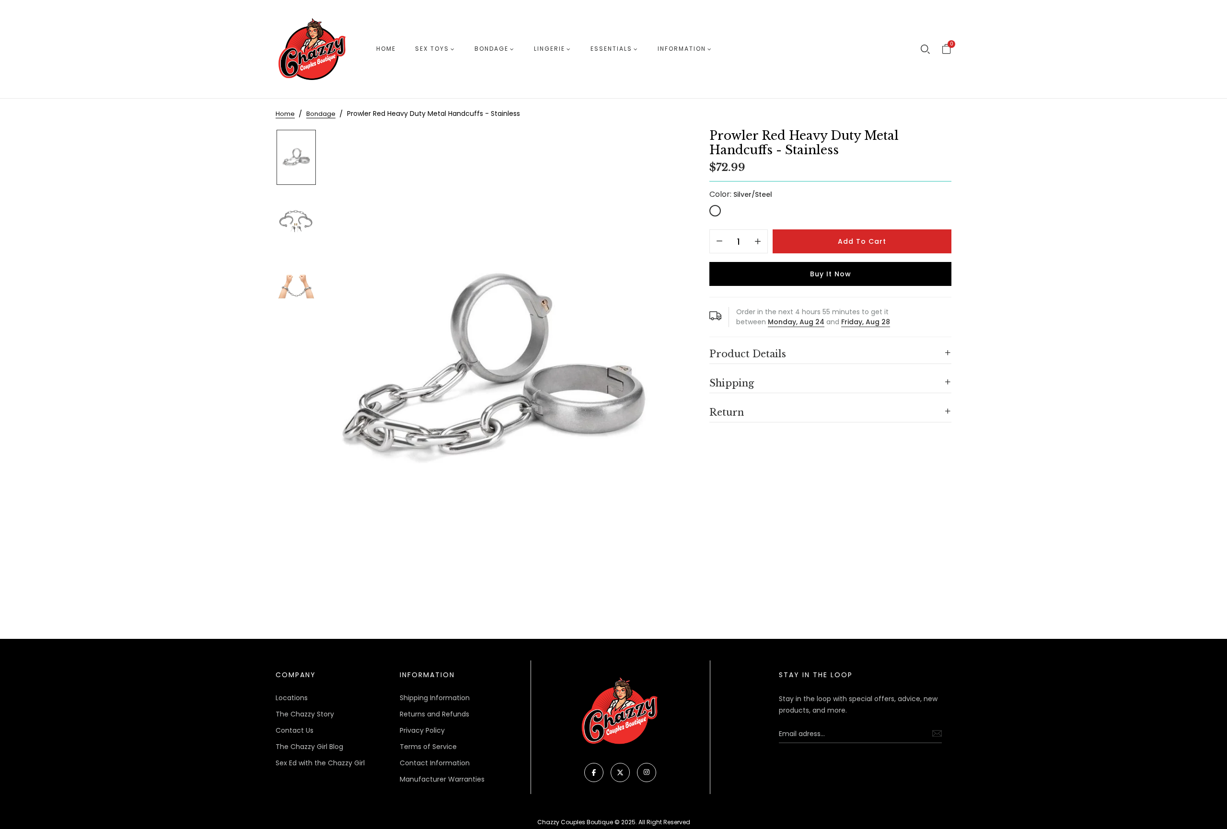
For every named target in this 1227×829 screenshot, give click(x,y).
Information (682, 49)
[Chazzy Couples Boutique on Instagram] (646, 772)
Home (386, 49)
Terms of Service (428, 746)
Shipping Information (435, 698)
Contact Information (435, 763)
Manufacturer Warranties (442, 779)
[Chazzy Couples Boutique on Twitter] (620, 772)
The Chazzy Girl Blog (309, 746)
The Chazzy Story (305, 714)
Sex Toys (432, 49)
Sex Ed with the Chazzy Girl (320, 763)
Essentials (611, 49)
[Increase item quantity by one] (757, 242)
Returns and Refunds (434, 714)
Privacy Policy (422, 730)
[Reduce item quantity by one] (719, 242)
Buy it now (830, 274)
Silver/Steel (715, 210)
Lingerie (549, 49)
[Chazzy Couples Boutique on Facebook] (593, 772)
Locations (292, 698)
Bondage (492, 49)
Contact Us (294, 730)
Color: (740, 194)
